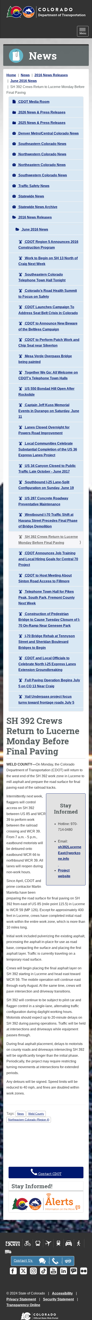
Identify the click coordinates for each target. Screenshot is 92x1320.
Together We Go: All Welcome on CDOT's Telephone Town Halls (48, 375)
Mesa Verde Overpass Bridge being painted (45, 359)
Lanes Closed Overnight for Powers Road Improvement (44, 430)
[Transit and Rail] (38, 1243)
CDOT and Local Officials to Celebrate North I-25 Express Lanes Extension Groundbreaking (47, 664)
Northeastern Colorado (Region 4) (28, 1119)
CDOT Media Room (33, 102)
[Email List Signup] (73, 1271)
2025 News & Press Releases (41, 123)
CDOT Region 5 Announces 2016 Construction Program (48, 244)
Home (11, 75)
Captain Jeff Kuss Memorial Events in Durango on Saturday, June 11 (48, 410)
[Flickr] (84, 1271)
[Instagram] (33, 1271)
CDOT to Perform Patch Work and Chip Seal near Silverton (48, 342)
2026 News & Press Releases (41, 112)
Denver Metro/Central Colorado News (48, 133)
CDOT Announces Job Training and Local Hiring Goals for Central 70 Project (48, 559)
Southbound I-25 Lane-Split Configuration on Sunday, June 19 (46, 485)
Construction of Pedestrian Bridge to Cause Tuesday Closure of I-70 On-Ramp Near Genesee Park (49, 619)
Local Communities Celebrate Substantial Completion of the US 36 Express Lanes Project (47, 449)
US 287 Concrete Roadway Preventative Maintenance (43, 501)
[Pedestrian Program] (79, 1243)
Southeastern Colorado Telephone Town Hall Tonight (41, 277)
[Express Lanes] (13, 1243)
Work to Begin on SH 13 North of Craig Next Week (48, 261)
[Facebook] (13, 1271)
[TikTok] (43, 1271)
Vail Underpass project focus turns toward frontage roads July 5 (46, 699)
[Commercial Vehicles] (8, 1252)
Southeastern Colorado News (42, 144)
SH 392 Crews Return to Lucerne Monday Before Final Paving (48, 539)
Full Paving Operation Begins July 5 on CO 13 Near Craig (49, 683)
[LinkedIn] (63, 1271)
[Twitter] (23, 1271)
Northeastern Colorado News (42, 165)
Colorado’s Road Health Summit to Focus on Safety (47, 293)
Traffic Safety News (33, 186)
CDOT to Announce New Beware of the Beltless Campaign (47, 326)
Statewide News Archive (37, 207)
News (25, 75)
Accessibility (62, 1293)
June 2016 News (23, 81)
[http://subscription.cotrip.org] (46, 1201)
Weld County (36, 1113)
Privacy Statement (21, 1299)
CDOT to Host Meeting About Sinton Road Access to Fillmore (45, 578)
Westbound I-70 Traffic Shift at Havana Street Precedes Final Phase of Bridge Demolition (47, 520)
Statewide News (31, 196)
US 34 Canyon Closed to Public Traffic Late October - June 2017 (47, 468)
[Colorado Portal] (40, 1315)
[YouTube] (53, 1271)
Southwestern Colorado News (42, 175)
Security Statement (58, 1299)
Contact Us (23, 1260)
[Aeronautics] (48, 1243)
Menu (84, 31)
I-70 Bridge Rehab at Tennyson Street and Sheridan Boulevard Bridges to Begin (46, 641)
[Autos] (69, 1243)
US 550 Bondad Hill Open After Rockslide (46, 391)
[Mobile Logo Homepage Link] (46, 12)
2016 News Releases (51, 75)
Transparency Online (23, 1305)
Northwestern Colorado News (42, 154)
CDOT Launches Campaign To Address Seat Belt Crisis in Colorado (48, 310)
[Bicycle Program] (27, 1243)
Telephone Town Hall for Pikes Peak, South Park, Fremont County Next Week (46, 597)
